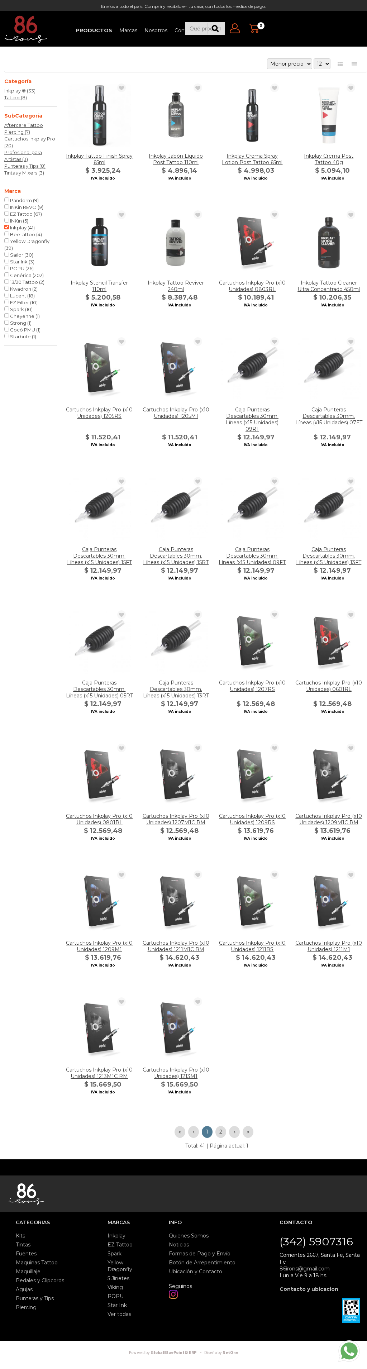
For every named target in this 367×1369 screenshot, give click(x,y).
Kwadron (23, 289)
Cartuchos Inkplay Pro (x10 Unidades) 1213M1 (176, 1073)
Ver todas (119, 1314)
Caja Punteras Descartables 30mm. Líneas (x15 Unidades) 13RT (176, 689)
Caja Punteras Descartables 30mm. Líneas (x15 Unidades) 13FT (328, 556)
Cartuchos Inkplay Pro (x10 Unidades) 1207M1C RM (176, 819)
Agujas (24, 1289)
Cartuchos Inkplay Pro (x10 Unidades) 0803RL (252, 286)
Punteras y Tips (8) (25, 166)
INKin (18, 221)
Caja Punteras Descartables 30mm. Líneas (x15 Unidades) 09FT (252, 556)
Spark (21, 309)
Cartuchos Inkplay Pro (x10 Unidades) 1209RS (252, 819)
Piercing (26, 1307)
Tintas (23, 1244)
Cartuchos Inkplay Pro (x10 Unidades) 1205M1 (176, 412)
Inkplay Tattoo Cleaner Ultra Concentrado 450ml (328, 286)
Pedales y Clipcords (40, 1280)
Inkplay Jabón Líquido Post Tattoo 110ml (176, 159)
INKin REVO (26, 207)
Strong (20, 323)
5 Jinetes (118, 1278)
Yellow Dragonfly (26, 244)
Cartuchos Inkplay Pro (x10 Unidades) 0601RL (328, 685)
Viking (115, 1287)
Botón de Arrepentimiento (202, 1262)
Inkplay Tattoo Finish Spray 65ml (99, 159)
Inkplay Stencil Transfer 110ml (99, 286)
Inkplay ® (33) (19, 91)
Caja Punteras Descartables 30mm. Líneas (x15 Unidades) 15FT (99, 556)
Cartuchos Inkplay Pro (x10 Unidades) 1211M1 (328, 946)
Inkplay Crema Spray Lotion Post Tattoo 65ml (252, 159)
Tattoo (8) (15, 97)
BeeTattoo (25, 234)
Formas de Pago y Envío (199, 1253)
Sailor (21, 255)
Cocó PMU (24, 330)
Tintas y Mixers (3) (24, 173)
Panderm (24, 200)
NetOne (221, 1353)
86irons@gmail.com (305, 1268)
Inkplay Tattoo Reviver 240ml (176, 286)
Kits (20, 1235)
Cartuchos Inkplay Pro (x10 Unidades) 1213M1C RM (99, 1073)
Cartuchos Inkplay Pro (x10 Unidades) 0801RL (99, 819)
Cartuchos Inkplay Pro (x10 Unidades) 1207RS (252, 685)
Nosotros (155, 30)
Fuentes (26, 1253)
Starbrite (22, 336)
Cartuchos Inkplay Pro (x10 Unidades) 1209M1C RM (328, 819)
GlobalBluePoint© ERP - (166, 1353)
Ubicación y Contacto (195, 1271)
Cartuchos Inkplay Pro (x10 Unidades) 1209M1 (99, 946)
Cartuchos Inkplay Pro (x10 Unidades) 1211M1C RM (176, 946)
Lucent (22, 296)
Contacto (186, 30)
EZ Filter (23, 302)
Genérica (26, 275)
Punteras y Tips (35, 1298)
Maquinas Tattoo (37, 1262)
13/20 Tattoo (26, 282)
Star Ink (21, 261)
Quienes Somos (189, 1235)
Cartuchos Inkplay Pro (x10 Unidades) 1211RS (252, 946)
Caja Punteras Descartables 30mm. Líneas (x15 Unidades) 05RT (99, 689)
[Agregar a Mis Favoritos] (121, 88)
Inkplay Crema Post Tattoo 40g (328, 159)
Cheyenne (24, 316)
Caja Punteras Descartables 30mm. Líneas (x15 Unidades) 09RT (252, 419)
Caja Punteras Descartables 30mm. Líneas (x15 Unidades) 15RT (176, 556)
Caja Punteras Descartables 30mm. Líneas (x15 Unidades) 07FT (328, 416)
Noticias (179, 1244)
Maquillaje (28, 1271)
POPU (21, 268)
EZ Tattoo (25, 214)
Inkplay (22, 227)
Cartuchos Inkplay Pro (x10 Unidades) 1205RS (99, 412)
